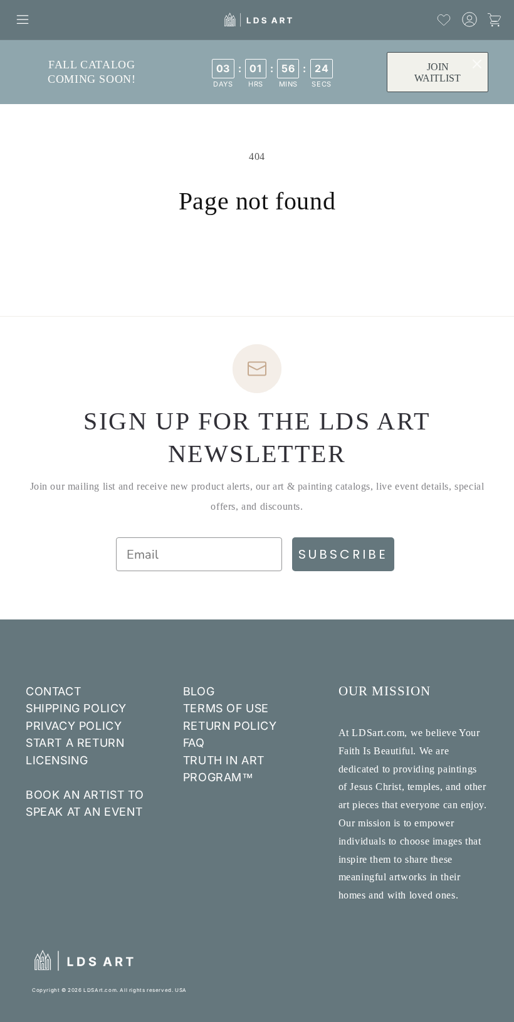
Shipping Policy (76, 708)
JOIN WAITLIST (437, 72)
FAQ (194, 742)
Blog (198, 691)
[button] (22, 19)
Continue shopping (257, 257)
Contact (53, 691)
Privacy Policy (74, 725)
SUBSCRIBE (343, 554)
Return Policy (230, 725)
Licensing (57, 760)
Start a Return (75, 742)
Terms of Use (226, 708)
